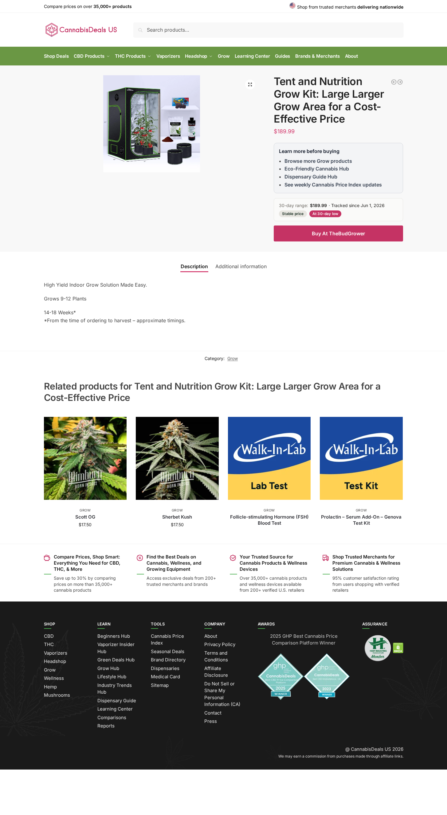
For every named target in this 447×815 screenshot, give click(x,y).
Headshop (55, 661)
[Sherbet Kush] (177, 458)
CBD (49, 636)
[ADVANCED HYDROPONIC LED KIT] (400, 82)
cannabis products (288, 578)
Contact (213, 713)
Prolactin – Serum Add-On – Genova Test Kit (361, 520)
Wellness (54, 678)
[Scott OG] (85, 458)
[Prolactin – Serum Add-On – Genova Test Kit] (361, 458)
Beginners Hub (113, 636)
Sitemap (160, 685)
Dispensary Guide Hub (310, 177)
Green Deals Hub (116, 660)
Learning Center (115, 709)
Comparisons (111, 717)
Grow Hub (108, 668)
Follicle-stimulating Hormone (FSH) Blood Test (269, 520)
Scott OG (85, 517)
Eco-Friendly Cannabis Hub (316, 169)
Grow (232, 358)
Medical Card (165, 677)
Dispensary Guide (116, 700)
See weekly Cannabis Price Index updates (333, 185)
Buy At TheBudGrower (338, 233)
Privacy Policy (219, 644)
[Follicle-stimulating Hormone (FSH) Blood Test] (269, 458)
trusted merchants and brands (177, 584)
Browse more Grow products (318, 161)
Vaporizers (55, 653)
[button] (250, 84)
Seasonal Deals (167, 651)
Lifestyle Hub (111, 677)
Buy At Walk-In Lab (269, 535)
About (210, 636)
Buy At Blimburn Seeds (85, 537)
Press (210, 721)
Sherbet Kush (177, 517)
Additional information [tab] (241, 266)
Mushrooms (57, 695)
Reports (106, 726)
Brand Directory (168, 660)
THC (49, 644)
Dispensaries (165, 668)
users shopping (358, 584)
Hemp (50, 687)
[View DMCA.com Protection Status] (398, 648)
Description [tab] (194, 266)
